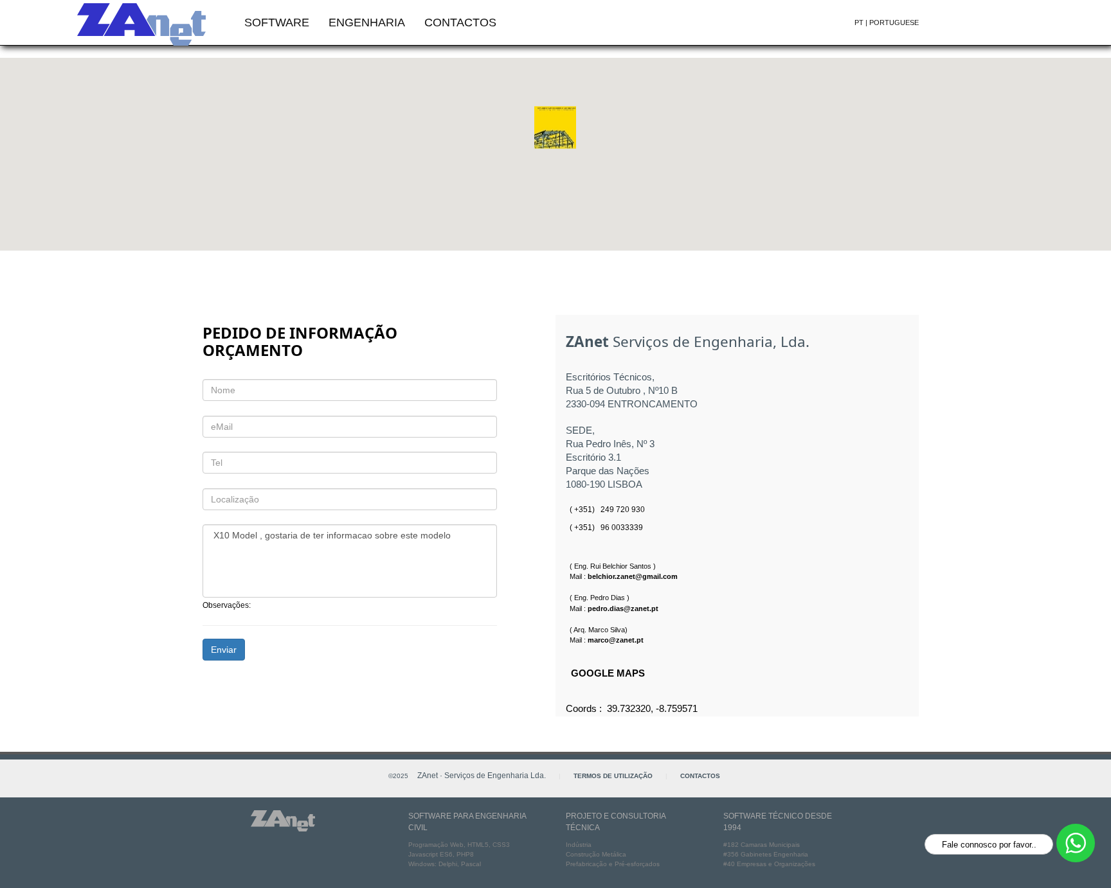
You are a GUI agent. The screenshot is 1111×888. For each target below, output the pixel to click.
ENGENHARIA (367, 22)
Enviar (224, 649)
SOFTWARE (276, 22)
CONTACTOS (460, 22)
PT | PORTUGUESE (886, 22)
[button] (555, 133)
